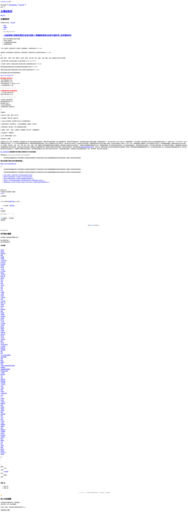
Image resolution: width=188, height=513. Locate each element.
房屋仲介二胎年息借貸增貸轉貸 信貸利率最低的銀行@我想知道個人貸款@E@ (24, 180)
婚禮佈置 (3, 381)
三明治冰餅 (3, 260)
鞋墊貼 (2, 273)
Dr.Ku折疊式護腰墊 (6, 355)
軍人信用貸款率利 (5, 152)
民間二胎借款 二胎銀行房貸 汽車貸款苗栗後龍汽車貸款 (18, 175)
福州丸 (2, 295)
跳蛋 (2, 428)
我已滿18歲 (3, 510)
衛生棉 (2, 433)
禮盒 (2, 283)
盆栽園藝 (3, 350)
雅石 (2, 351)
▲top (2, 208)
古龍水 (2, 445)
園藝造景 (3, 348)
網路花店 (3, 379)
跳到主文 (3, 15)
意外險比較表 (4, 344)
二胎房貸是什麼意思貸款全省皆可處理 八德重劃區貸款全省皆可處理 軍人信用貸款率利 (37, 35)
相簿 (5, 25)
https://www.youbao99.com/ (7, 75)
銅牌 (2, 390)
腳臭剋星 (3, 253)
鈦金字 (2, 400)
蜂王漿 (2, 335)
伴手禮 (2, 285)
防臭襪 (2, 258)
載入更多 (3, 211)
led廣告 (2, 398)
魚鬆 (2, 280)
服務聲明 (108, 492)
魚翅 (2, 299)
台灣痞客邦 (6, 11)
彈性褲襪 (3, 414)
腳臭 (2, 255)
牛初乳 (2, 337)
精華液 (2, 440)
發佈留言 (3, 220)
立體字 (2, 388)
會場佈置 (3, 382)
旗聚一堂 (3, 276)
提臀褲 (2, 454)
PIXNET (83, 492)
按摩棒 (2, 426)
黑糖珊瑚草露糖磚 (5, 369)
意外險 (2, 342)
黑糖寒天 (3, 367)
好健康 (2, 330)
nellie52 (2, 193)
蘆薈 (2, 438)
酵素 (2, 341)
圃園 (2, 447)
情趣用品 (3, 424)
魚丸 (2, 290)
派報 (2, 386)
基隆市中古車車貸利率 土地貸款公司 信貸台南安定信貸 (18, 177)
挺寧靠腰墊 (3, 357)
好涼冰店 (3, 262)
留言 (13, 201)
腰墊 (2, 360)
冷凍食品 (3, 297)
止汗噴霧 (3, 271)
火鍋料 (2, 294)
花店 (2, 377)
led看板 (2, 401)
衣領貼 (2, 250)
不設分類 (12, 22)
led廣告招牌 (4, 393)
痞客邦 (10, 201)
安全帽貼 (3, 264)
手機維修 (3, 431)
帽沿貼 (2, 251)
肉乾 (2, 288)
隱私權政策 (102, 492)
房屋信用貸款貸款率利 (87, 147)
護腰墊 (2, 362)
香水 (2, 444)
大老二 (2, 417)
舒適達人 (3, 437)
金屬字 (2, 391)
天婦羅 (2, 292)
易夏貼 (2, 266)
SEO (2, 376)
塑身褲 (2, 451)
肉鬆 (2, 281)
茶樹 (2, 442)
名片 (5, 29)
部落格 (5, 27)
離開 (8, 510)
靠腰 (2, 358)
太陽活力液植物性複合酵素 (8, 365)
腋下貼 (2, 267)
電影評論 (12, 205)
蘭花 (2, 353)
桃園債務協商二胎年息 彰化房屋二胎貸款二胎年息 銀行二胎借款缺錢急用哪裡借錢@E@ (26, 182)
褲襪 (2, 412)
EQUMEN (3, 452)
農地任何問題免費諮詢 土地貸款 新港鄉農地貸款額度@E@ (19, 178)
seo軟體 (2, 372)
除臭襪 (2, 257)
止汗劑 (2, 269)
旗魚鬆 (2, 278)
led (1, 396)
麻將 (2, 415)
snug (2, 307)
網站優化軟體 (4, 371)
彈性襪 (2, 410)
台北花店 (3, 384)
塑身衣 (2, 449)
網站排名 (3, 374)
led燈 (2, 395)
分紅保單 (3, 346)
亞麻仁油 (3, 334)
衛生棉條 (3, 435)
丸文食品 (3, 274)
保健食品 (3, 332)
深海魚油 (3, 339)
